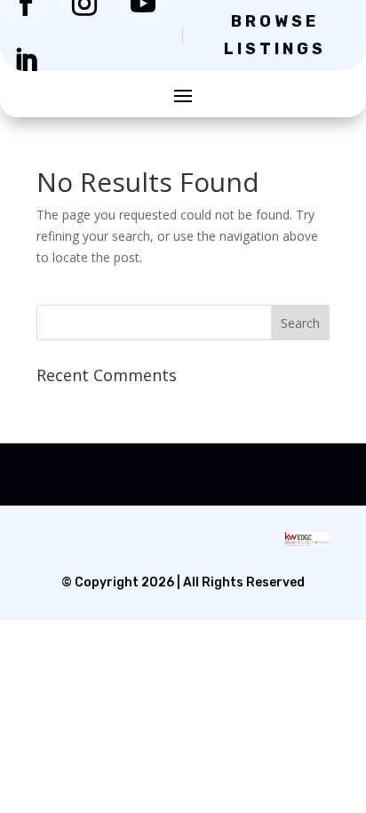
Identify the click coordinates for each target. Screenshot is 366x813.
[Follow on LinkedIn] (26, 60)
